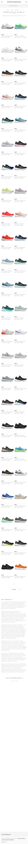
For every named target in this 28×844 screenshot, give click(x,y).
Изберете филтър (14, 5)
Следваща (14, 589)
